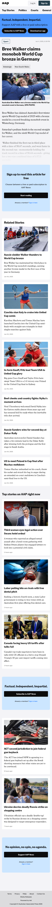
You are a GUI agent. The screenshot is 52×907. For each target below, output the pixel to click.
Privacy (17, 894)
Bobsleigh (7, 66)
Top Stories (8, 10)
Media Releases (26, 897)
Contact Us (41, 894)
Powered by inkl (26, 900)
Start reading (26, 195)
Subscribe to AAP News (14, 30)
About (32, 894)
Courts (34, 10)
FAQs (25, 894)
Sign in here (33, 203)
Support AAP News (26, 854)
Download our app (37, 30)
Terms (9, 894)
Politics (23, 10)
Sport (6, 41)
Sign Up (44, 3)
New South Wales (22, 66)
